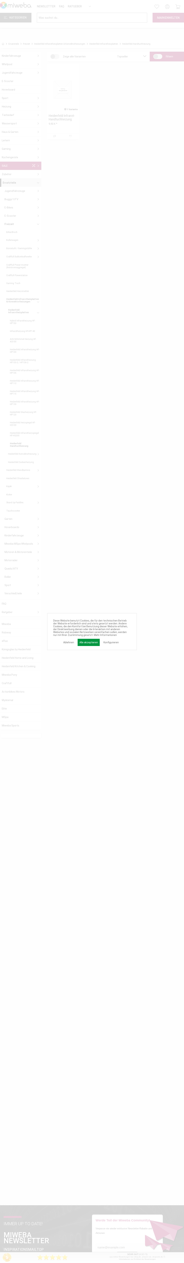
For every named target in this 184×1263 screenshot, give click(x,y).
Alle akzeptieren (88, 642)
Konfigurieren (111, 642)
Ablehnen (68, 642)
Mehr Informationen (105, 635)
